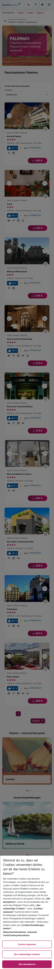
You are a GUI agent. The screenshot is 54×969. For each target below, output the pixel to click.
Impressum (32, 932)
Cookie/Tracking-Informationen (16, 935)
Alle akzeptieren (27, 964)
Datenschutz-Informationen (14, 932)
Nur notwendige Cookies (27, 954)
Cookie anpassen (27, 944)
